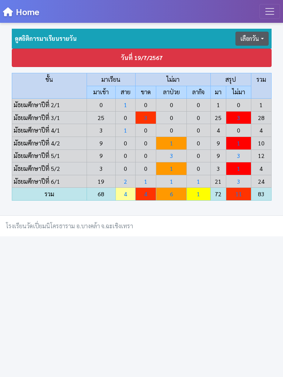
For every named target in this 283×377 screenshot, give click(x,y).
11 (238, 194)
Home (27, 11)
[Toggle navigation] (269, 11)
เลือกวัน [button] (249, 38)
